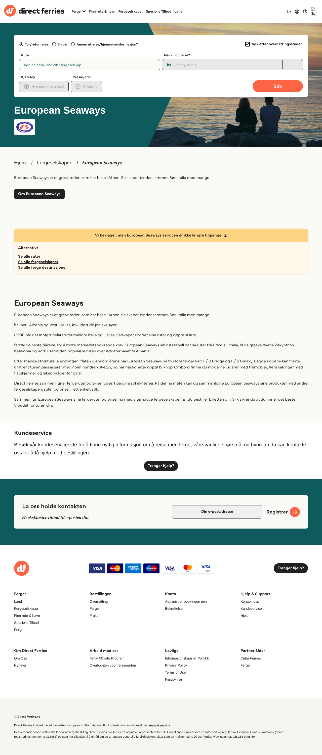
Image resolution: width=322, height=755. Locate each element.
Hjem (20, 163)
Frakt (94, 616)
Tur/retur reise (36, 44)
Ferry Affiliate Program (107, 658)
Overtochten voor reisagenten (113, 665)
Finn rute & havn (102, 11)
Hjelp (244, 616)
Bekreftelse (174, 608)
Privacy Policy (176, 665)
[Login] (297, 11)
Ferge (18, 630)
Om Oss (20, 658)
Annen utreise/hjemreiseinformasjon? (107, 44)
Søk (277, 86)
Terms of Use (175, 672)
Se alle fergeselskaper (38, 262)
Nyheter (20, 665)
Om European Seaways (39, 194)
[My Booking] (289, 11)
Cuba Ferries (250, 658)
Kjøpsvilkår (173, 679)
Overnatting (99, 601)
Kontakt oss (249, 601)
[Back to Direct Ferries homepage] (34, 11)
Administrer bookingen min (186, 601)
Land (178, 11)
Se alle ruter (29, 256)
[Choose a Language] (314, 11)
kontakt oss (157, 725)
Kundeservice (251, 608)
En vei (62, 44)
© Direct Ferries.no (27, 716)
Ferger (95, 608)
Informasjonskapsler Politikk (187, 658)
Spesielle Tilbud (158, 11)
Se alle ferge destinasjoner (42, 267)
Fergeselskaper (130, 11)
